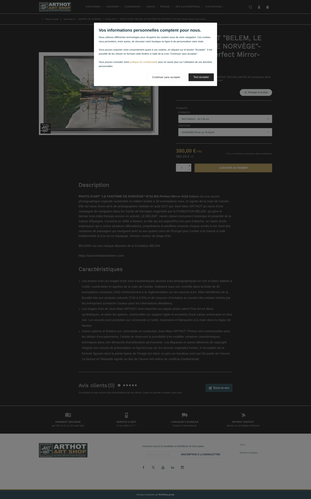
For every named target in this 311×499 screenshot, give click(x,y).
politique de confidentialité (144, 62)
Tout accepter (201, 77)
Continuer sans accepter (166, 77)
